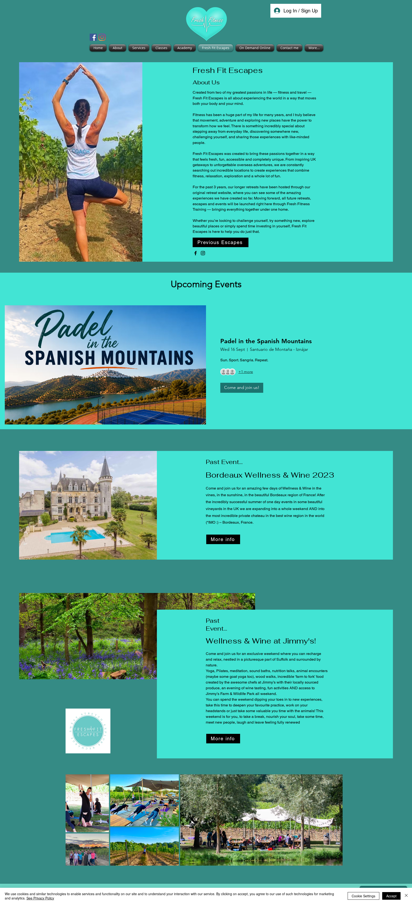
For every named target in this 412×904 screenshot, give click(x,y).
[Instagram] (102, 37)
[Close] (406, 896)
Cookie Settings (363, 896)
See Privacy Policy (40, 898)
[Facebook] (93, 37)
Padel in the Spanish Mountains (266, 341)
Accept (391, 896)
